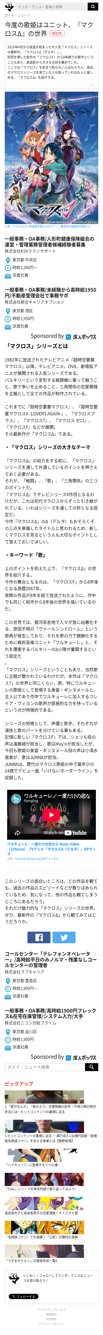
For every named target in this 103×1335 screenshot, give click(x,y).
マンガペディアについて (51, 1309)
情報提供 (51, 1314)
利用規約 (51, 1319)
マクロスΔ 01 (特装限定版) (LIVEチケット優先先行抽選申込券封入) (51, 226)
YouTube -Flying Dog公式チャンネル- (37, 859)
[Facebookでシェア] (38, 937)
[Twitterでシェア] (64, 937)
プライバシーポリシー (51, 1324)
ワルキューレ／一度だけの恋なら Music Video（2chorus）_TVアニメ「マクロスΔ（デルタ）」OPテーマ (51, 848)
